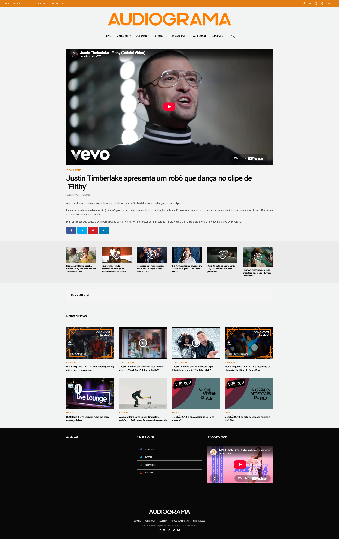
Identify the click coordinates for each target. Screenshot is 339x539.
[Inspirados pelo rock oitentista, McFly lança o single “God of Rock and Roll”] (152, 255)
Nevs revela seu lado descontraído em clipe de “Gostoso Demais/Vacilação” (114, 269)
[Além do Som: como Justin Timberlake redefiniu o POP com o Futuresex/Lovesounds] (143, 393)
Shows (159, 36)
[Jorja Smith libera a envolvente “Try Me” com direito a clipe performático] (222, 255)
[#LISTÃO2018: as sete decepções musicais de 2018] (249, 393)
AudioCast (199, 36)
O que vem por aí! (180, 521)
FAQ (7, 3)
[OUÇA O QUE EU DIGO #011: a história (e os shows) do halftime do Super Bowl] (249, 343)
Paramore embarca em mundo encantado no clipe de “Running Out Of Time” (257, 273)
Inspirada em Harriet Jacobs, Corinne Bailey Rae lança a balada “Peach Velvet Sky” (81, 269)
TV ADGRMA (178, 36)
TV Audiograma (73, 170)
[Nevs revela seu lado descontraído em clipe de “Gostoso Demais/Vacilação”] (117, 255)
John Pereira (72, 195)
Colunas (141, 36)
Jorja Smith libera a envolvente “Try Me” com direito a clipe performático (221, 269)
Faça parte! (53, 3)
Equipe (28, 3)
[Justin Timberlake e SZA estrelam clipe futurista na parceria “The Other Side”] (196, 343)
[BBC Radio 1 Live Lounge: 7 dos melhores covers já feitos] (90, 393)
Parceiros (17, 3)
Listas (69, 413)
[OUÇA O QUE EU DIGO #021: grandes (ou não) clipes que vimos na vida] (90, 343)
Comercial (40, 3)
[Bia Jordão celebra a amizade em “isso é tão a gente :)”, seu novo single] (187, 255)
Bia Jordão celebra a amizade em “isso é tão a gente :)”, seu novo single (187, 269)
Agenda (163, 521)
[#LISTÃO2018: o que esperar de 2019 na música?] (196, 393)
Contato (65, 3)
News (108, 36)
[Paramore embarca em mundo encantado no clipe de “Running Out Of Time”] (258, 257)
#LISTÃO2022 (199, 521)
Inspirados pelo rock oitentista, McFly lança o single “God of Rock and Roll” (150, 269)
